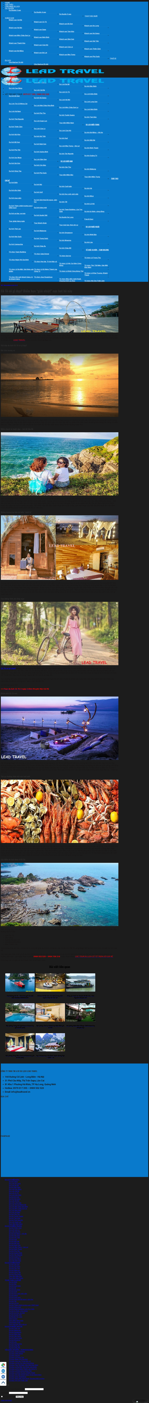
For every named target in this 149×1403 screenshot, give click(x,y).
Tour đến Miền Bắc (66, 175)
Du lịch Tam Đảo (90, 117)
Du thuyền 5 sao (65, 14)
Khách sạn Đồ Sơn (66, 24)
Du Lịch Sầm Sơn (40, 159)
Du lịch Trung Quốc (41, 238)
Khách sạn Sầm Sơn (66, 39)
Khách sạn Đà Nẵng (16, 51)
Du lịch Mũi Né (89, 140)
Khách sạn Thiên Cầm (92, 49)
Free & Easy (88, 219)
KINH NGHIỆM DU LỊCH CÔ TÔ (11, 285)
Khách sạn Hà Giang (91, 33)
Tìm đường (3, 1367)
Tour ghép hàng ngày (17, 221)
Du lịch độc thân (15, 190)
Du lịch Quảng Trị (90, 156)
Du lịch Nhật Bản (90, 235)
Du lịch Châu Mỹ (65, 248)
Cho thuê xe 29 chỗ (41, 64)
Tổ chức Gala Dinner (41, 254)
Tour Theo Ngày (91, 16)
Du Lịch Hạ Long (15, 1183)
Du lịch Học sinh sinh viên (68, 194)
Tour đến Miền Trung (92, 177)
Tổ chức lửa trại (65, 256)
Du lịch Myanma (65, 240)
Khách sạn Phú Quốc (92, 56)
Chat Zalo (3, 1373)
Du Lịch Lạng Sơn (90, 102)
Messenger (3, 1379)
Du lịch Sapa (13, 1182)
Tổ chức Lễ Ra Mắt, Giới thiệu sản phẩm (21, 270)
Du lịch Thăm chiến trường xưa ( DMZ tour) (21, 207)
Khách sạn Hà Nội (15, 28)
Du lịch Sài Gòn (14, 163)
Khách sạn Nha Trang (67, 55)
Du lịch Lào (88, 242)
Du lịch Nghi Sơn (40, 144)
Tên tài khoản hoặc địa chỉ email (12, 1389)
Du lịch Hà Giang (40, 98)
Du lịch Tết (63, 202)
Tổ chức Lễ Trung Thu (92, 258)
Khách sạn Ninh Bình (41, 37)
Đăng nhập (20, 1397)
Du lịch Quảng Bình (41, 152)
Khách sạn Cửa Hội (41, 45)
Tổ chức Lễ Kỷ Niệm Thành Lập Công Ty (45, 270)
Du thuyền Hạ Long (66, 217)
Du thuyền (9, 8)
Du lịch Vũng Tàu (15, 171)
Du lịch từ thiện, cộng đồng (94, 211)
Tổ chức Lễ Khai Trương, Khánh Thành (96, 274)
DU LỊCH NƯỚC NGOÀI (92, 227)
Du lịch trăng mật (40, 208)
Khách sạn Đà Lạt (40, 53)
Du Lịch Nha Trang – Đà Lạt (69, 146)
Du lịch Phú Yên (14, 150)
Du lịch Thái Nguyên (16, 119)
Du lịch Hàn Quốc (15, 237)
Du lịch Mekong (90, 169)
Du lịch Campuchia (16, 244)
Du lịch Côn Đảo (40, 165)
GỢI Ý (2, 285)
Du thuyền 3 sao (15, 10)
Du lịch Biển (13, 183)
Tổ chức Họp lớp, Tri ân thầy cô (45, 262)
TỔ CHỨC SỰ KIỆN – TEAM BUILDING (97, 250)
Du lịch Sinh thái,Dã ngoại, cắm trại (45, 201)
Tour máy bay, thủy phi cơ (68, 225)
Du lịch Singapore (65, 233)
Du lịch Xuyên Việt (40, 215)
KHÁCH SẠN (9, 18)
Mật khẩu (5, 1393)
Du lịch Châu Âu (40, 246)
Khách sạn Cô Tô (40, 22)
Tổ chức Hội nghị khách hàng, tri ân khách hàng (21, 278)
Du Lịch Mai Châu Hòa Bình (44, 105)
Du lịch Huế (63, 138)
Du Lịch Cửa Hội (65, 131)
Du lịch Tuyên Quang (66, 115)
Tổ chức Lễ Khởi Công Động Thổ (71, 271)
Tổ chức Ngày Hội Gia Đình (19, 260)
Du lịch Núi (38, 184)
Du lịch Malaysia (40, 231)
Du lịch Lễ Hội (89, 204)
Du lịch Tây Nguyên (66, 154)
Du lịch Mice (89, 196)
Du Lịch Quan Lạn (40, 121)
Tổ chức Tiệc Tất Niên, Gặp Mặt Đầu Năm (96, 266)
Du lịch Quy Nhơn (15, 158)
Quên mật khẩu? (6, 1400)
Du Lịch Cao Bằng (15, 88)
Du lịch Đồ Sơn (14, 96)
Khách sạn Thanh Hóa (17, 43)
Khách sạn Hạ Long (91, 26)
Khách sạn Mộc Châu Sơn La (19, 35)
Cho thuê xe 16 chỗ (16, 62)
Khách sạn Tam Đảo (66, 31)
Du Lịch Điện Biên (90, 94)
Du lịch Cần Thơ (65, 167)
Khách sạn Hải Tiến (91, 41)
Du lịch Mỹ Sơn (14, 142)
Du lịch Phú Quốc (40, 173)
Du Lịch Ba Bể (14, 1185)
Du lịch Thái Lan (15, 229)
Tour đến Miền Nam (66, 123)
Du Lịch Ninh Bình (90, 109)
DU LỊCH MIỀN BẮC (12, 78)
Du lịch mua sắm (15, 198)
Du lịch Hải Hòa (14, 134)
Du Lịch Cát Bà (39, 90)
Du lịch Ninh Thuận (91, 148)
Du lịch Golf (38, 192)
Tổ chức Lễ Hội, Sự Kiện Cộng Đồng (70, 264)
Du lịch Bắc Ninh (90, 86)
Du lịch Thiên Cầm (15, 127)
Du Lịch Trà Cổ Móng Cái (18, 104)
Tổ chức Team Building (17, 252)
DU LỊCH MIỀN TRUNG (92, 124)
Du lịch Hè (88, 188)
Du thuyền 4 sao (40, 12)
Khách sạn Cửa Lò (66, 47)
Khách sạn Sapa (40, 30)
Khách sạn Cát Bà (15, 20)
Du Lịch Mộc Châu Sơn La (68, 107)
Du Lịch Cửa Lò (39, 129)
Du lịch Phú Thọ (40, 113)
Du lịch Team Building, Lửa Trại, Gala (71, 210)
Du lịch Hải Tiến (40, 136)
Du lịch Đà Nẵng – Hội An (93, 132)
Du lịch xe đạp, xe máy (17, 213)
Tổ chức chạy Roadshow (43, 277)
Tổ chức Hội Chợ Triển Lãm (94, 281)
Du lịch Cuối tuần (65, 186)
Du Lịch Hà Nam (15, 111)
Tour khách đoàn (40, 223)
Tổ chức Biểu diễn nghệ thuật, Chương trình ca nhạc (70, 280)
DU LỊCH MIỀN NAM (67, 161)
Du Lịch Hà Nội (64, 100)
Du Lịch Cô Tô (64, 92)
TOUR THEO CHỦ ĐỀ (13, 1280)
